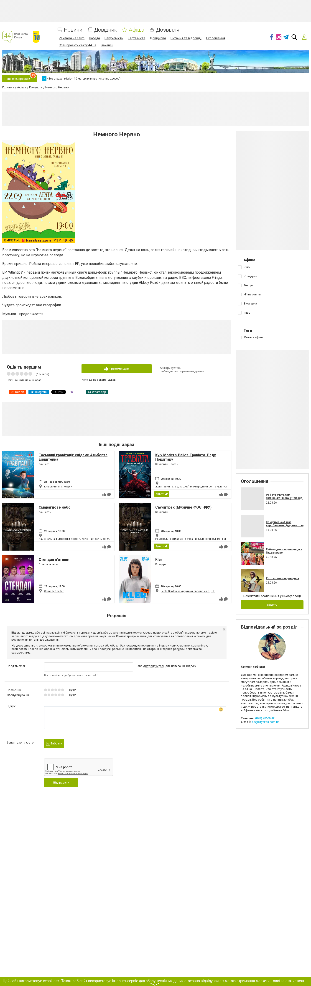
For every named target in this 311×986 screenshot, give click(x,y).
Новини (73, 30)
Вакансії (107, 45)
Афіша (136, 30)
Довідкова (158, 38)
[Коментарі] (109, 494)
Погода (94, 38)
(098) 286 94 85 (265, 718)
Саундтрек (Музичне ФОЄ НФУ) (183, 507)
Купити (160, 493)
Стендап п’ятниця (54, 559)
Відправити (61, 782)
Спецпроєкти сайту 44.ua (77, 45)
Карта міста (136, 38)
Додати (272, 605)
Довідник (105, 30)
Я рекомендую (118, 368)
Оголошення (215, 38)
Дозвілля (167, 30)
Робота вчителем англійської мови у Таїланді (284, 496)
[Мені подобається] (104, 494)
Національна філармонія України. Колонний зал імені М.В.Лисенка (81, 538)
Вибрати (56, 743)
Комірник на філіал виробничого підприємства (284, 524)
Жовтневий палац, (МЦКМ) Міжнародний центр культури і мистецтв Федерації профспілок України (218, 486)
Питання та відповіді (186, 38)
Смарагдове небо (55, 507)
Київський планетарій (58, 486)
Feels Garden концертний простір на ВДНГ (188, 591)
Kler (158, 559)
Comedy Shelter (54, 591)
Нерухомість (114, 38)
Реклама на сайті (71, 38)
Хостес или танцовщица (282, 578)
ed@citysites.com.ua (265, 722)
